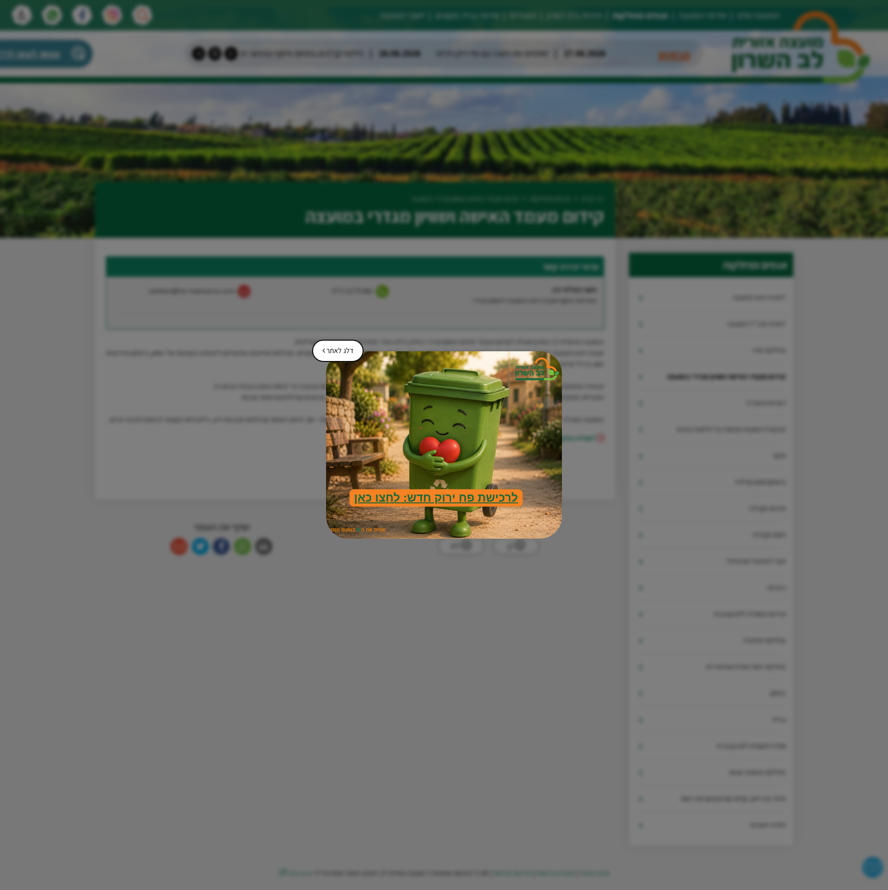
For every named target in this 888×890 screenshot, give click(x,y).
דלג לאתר (334, 347)
